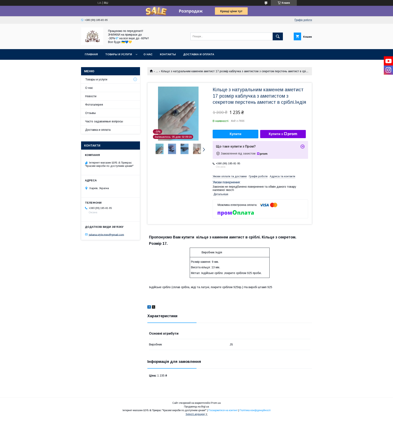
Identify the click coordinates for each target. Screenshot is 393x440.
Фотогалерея (94, 104)
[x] (153, 307)
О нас (147, 54)
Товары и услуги (118, 54)
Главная (91, 54)
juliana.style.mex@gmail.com (106, 234)
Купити (235, 134)
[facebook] (149, 307)
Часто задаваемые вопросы (104, 121)
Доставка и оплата (198, 54)
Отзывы (90, 113)
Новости (90, 96)
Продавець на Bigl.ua (196, 406)
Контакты (168, 54)
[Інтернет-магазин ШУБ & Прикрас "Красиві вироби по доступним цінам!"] (92, 43)
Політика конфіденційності (255, 410)
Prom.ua (216, 403)
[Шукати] (278, 36)
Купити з (276, 134)
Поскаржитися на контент (223, 410)
